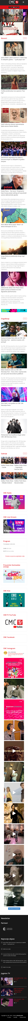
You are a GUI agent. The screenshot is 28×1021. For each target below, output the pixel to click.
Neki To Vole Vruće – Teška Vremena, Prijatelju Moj (19, 990)
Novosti (4, 38)
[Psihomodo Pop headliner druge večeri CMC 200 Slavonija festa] (14, 426)
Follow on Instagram (15, 908)
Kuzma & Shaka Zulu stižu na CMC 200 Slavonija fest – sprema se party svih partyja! (13, 340)
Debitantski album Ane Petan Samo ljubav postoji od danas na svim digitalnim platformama (12, 289)
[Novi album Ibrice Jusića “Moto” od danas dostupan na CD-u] (14, 215)
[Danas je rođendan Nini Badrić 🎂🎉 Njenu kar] (14, 813)
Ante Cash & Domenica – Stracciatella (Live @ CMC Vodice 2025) (10, 20)
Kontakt (15, 1017)
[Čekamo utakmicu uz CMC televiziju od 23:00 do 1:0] (14, 896)
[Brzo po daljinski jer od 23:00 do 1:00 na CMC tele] (14, 855)
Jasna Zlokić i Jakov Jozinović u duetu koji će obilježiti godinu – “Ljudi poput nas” (14, 943)
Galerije (4, 453)
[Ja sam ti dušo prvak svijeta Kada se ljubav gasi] (14, 834)
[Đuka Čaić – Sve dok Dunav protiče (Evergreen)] (11, 28)
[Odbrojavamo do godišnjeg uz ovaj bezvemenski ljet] (14, 689)
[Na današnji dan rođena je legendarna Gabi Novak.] (14, 730)
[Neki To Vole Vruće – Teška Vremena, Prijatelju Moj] (7, 992)
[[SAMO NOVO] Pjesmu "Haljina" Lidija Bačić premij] (14, 772)
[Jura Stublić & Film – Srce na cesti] (7, 981)
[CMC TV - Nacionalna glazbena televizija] (13, 2)
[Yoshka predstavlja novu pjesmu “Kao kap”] (14, 82)
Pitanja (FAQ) (23, 1017)
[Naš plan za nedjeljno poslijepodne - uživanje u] (14, 792)
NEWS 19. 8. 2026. (7, 967)
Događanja (5, 319)
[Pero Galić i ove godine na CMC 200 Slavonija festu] (14, 394)
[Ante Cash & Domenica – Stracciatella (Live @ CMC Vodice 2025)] (11, 15)
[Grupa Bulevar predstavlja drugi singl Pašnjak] (14, 247)
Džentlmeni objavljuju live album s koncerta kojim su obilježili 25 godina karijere (12, 159)
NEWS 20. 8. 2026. (7, 949)
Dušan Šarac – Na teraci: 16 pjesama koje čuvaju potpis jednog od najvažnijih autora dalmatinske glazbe (14, 193)
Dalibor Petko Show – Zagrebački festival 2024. (20, 467)
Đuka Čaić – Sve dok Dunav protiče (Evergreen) (9, 33)
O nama (9, 1017)
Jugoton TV (5, 973)
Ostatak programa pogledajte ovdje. (15, 556)
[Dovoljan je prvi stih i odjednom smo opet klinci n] (14, 668)
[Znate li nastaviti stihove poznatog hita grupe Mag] (14, 709)
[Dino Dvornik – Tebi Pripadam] (7, 1002)
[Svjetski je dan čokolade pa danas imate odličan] (14, 751)
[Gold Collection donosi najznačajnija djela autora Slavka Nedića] (14, 115)
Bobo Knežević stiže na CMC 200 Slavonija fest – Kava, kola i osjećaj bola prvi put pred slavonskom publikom (13, 372)
